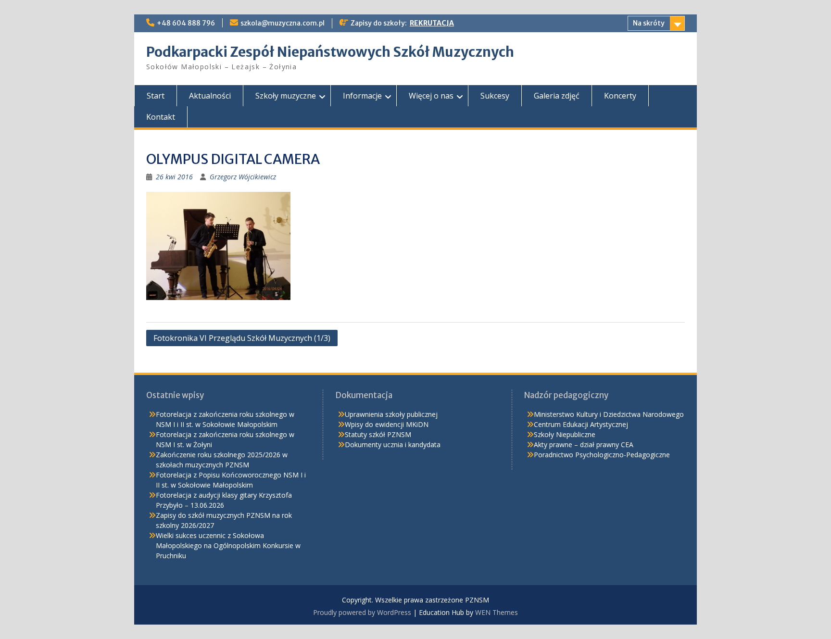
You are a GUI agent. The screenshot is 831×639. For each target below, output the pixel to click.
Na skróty (649, 23)
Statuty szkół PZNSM (378, 434)
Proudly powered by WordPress (362, 612)
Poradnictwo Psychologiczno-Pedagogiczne (602, 454)
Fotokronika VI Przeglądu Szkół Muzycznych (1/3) (241, 338)
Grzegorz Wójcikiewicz (243, 176)
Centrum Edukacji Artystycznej (581, 424)
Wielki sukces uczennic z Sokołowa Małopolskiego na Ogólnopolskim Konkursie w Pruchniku (228, 545)
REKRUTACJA (432, 23)
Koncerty (620, 95)
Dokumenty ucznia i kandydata (393, 444)
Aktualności (210, 95)
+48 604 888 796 (186, 23)
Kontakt (160, 117)
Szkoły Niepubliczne (564, 434)
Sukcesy (494, 95)
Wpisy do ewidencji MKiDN (386, 424)
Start (155, 95)
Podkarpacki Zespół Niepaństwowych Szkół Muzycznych (330, 52)
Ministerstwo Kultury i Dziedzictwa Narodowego (609, 414)
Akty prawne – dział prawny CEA (583, 444)
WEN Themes (496, 612)
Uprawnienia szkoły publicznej (391, 414)
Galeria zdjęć (556, 95)
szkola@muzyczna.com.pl (282, 23)
